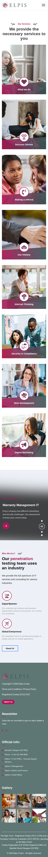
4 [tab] (42, 535)
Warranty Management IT (21, 505)
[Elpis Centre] (14, 5)
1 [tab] (42, 521)
